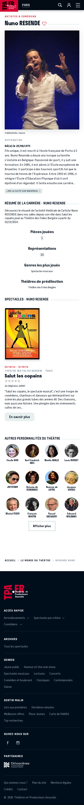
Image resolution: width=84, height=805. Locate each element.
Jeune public (11, 667)
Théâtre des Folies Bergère (42, 287)
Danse (8, 687)
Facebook (7, 742)
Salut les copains (23, 375)
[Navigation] (77, 5)
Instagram (18, 742)
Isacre (22, 133)
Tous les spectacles (16, 647)
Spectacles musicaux (42, 271)
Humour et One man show (39, 667)
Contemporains (63, 680)
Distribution (13, 140)
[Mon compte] (68, 5)
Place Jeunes (37, 714)
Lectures (39, 674)
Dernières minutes (42, 707)
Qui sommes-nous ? (16, 783)
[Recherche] (59, 5)
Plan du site (39, 783)
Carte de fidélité (59, 714)
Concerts (55, 674)
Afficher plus (42, 526)
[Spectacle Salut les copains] (22, 334)
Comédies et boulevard (18, 680)
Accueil (10, 560)
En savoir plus (19, 416)
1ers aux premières (15, 707)
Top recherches (13, 721)
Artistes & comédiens (20, 16)
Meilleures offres (14, 714)
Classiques (43, 680)
